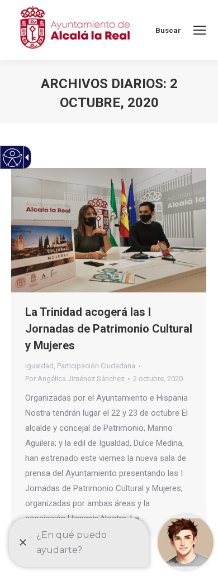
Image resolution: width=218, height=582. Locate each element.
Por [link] (75, 378)
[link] (199, 30)
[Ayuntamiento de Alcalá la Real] (74, 30)
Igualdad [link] (39, 366)
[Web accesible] (13, 157)
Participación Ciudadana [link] (96, 366)
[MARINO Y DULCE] (108, 230)
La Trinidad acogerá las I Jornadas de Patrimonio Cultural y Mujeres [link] (108, 328)
